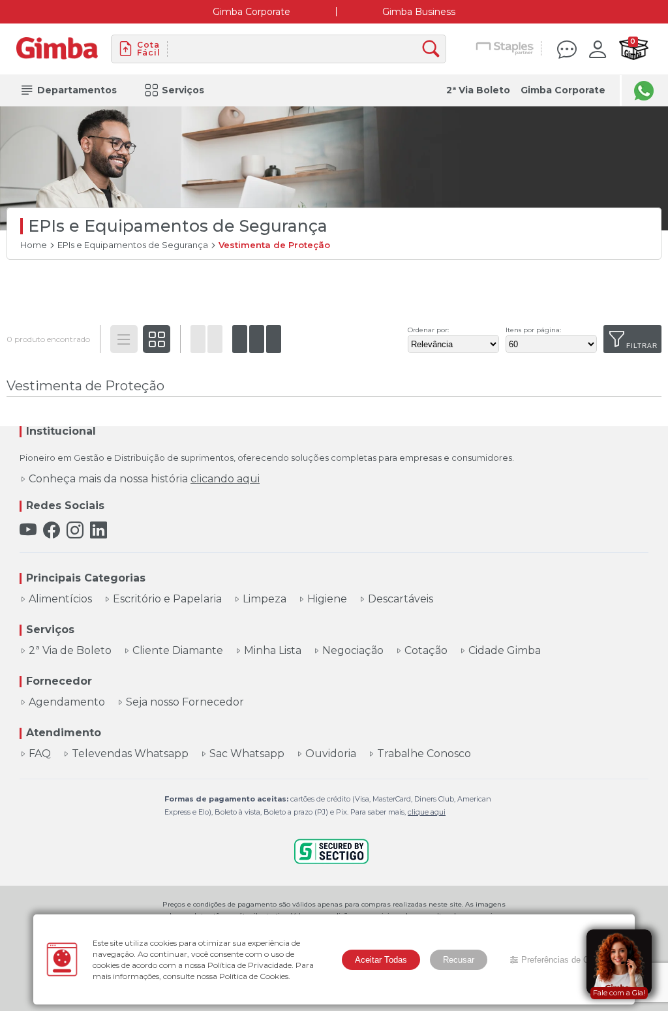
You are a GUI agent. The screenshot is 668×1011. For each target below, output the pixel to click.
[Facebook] (51, 530)
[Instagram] (75, 530)
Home (33, 245)
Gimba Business (418, 12)
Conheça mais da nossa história (144, 479)
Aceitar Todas (381, 960)
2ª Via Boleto (478, 90)
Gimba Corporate (251, 12)
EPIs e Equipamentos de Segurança (132, 245)
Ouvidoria (330, 754)
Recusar (458, 960)
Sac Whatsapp (246, 754)
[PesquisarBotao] (434, 49)
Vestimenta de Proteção (274, 245)
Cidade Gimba (504, 650)
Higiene (327, 599)
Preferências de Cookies (567, 960)
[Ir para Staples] (505, 49)
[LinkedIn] (98, 530)
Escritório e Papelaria (167, 599)
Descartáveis (400, 599)
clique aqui (427, 812)
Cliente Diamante (177, 650)
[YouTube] (28, 530)
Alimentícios (60, 599)
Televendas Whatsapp (130, 754)
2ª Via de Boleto (70, 650)
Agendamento (67, 702)
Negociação (353, 650)
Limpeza (264, 599)
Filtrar (642, 345)
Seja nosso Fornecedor (185, 702)
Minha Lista (272, 650)
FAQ (40, 754)
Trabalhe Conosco (424, 754)
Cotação (426, 650)
